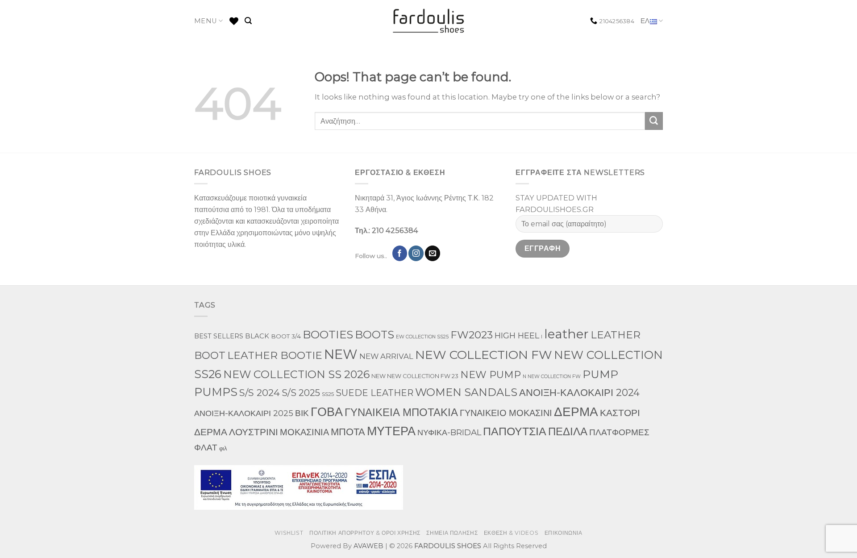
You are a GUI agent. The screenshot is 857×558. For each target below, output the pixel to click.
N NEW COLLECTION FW (552, 376)
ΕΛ (645, 21)
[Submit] (654, 121)
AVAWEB (368, 546)
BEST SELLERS (218, 336)
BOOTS (374, 334)
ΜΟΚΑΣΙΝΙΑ (304, 432)
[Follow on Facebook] (400, 253)
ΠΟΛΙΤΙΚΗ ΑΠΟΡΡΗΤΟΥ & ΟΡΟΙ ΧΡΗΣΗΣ (364, 532)
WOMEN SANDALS (466, 392)
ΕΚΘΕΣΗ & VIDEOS (511, 532)
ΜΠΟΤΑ (348, 432)
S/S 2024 (259, 392)
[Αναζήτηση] (248, 20)
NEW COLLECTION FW (483, 354)
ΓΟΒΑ (327, 411)
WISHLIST (289, 532)
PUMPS (215, 392)
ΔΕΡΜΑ (576, 411)
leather (566, 333)
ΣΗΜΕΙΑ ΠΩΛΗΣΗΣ (452, 532)
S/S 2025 (301, 392)
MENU (205, 21)
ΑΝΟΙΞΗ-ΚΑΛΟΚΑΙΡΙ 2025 (243, 413)
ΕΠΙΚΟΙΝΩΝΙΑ (563, 532)
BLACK (257, 336)
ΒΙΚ (302, 413)
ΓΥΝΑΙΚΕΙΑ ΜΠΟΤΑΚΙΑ (401, 412)
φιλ (223, 448)
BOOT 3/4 (286, 336)
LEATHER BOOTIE (274, 355)
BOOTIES (328, 334)
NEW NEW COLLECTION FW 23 (414, 376)
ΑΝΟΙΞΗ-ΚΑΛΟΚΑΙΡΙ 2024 (579, 393)
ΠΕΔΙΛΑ (567, 431)
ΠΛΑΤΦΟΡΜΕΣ (619, 432)
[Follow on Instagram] (416, 253)
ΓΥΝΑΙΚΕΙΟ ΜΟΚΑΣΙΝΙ (506, 413)
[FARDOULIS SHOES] (428, 21)
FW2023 (471, 335)
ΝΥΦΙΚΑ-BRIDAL (449, 432)
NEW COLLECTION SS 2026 (296, 374)
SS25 (328, 394)
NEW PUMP (490, 375)
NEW (341, 354)
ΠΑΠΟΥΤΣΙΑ (514, 431)
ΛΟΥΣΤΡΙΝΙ (253, 431)
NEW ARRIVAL (386, 356)
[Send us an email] (432, 253)
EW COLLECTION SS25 (422, 337)
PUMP (600, 374)
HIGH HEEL (517, 335)
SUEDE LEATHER (374, 392)
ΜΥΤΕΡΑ (391, 431)
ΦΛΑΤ (205, 447)
